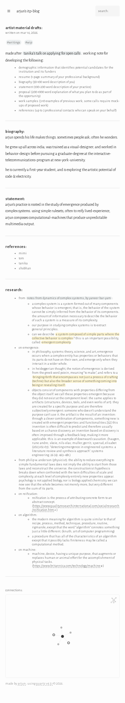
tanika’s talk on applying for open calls (52, 53)
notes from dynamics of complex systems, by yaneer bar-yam (69, 298)
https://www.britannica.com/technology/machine (66, 565)
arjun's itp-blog (28, 11)
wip (29, 42)
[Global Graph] (114, 600)
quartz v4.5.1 (44, 683)
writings (14, 42)
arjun (22, 683)
